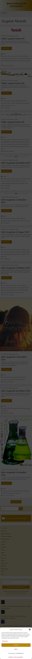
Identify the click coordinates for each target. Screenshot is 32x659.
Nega (16, 649)
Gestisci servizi (5, 641)
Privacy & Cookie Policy (18, 657)
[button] (30, 629)
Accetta (16, 645)
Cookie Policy (10, 657)
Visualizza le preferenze (16, 653)
